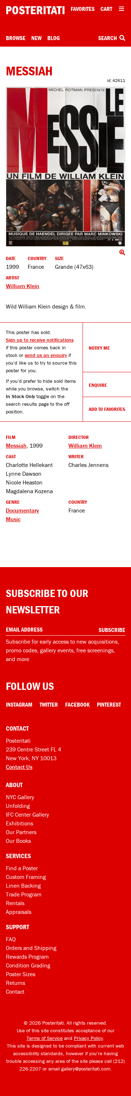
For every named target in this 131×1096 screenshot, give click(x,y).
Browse (15, 38)
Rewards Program (27, 956)
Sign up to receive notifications (40, 340)
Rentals (15, 903)
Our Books (18, 840)
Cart (106, 8)
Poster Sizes (20, 974)
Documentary (22, 510)
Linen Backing (23, 885)
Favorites (83, 8)
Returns (15, 982)
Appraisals (18, 911)
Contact (15, 991)
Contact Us (19, 766)
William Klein (22, 286)
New (36, 38)
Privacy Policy (88, 1038)
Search (108, 38)
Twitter (49, 704)
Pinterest (109, 704)
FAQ (11, 939)
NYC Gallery (20, 797)
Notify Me (99, 348)
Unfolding (18, 805)
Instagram (19, 704)
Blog (53, 38)
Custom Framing (26, 876)
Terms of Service (45, 1038)
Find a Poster (22, 868)
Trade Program (23, 894)
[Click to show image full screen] (65, 167)
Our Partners (21, 832)
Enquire (98, 385)
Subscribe (112, 629)
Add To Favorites (107, 409)
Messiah (16, 445)
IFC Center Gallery (27, 814)
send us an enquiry (46, 355)
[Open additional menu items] (121, 8)
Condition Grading (28, 965)
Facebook (77, 704)
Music (13, 519)
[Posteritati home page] (35, 10)
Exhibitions (19, 823)
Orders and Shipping (31, 947)
